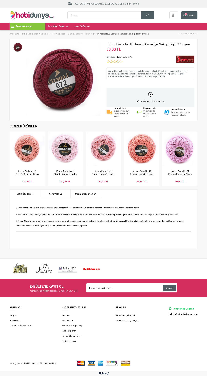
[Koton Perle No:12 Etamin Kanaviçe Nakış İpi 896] (65, 149)
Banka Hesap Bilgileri (125, 315)
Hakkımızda (15, 320)
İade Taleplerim (69, 330)
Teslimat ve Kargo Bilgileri (127, 320)
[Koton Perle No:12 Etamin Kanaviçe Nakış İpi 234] (103, 149)
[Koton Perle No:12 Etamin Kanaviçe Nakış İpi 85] (180, 149)
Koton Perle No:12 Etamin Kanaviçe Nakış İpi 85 (180, 172)
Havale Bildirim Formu (72, 336)
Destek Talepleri (69, 341)
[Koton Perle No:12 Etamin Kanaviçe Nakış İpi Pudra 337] (27, 149)
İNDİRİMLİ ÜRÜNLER (58, 26)
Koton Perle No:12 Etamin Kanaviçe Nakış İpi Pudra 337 (27, 172)
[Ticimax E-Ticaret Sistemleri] (103, 373)
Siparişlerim (67, 320)
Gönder (169, 288)
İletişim (13, 315)
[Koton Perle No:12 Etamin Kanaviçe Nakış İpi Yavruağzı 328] (141, 149)
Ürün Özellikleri (25, 193)
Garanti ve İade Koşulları (21, 325)
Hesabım (66, 315)
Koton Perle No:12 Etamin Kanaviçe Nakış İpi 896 (65, 172)
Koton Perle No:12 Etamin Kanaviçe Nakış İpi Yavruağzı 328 (142, 172)
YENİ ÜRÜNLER (82, 26)
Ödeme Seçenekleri (85, 193)
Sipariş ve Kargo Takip (72, 325)
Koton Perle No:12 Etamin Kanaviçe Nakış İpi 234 (103, 172)
